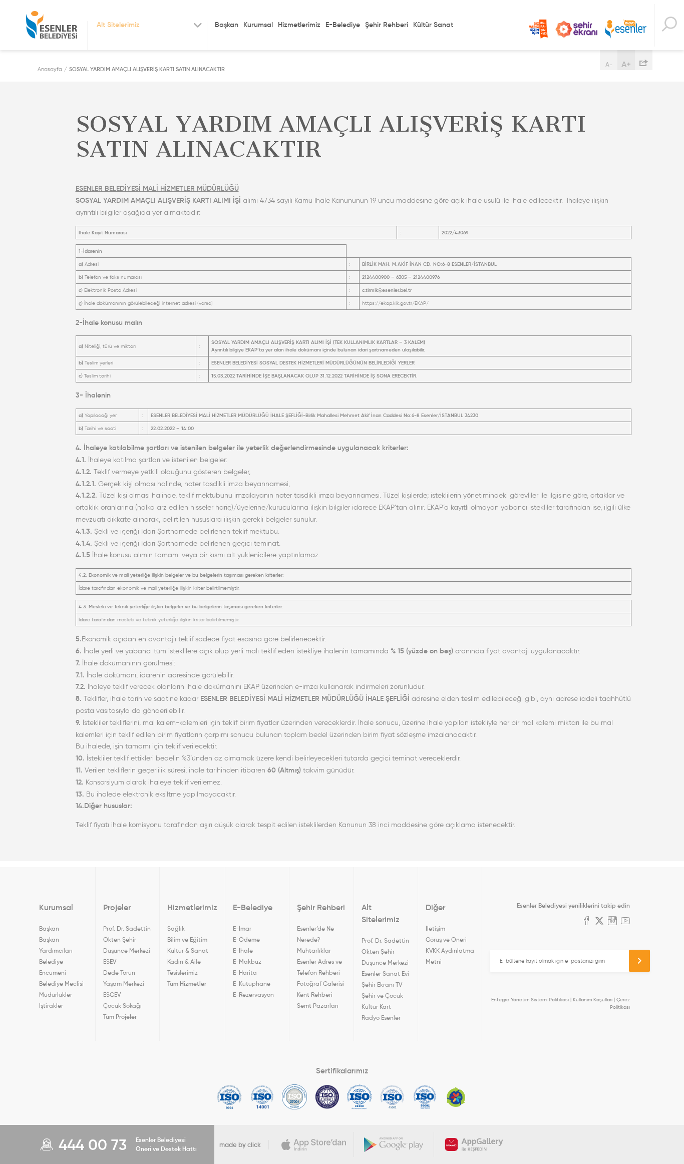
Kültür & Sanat (187, 950)
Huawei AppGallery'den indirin (474, 1144)
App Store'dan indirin (314, 1144)
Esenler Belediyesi (51, 25)
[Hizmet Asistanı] (669, 25)
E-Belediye (342, 24)
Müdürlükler (55, 994)
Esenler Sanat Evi (385, 973)
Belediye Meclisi (61, 983)
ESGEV (112, 994)
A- (608, 64)
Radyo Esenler (625, 29)
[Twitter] (599, 921)
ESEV (109, 961)
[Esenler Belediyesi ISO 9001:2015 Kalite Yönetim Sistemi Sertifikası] (229, 1096)
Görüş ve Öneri (446, 939)
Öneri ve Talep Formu (538, 29)
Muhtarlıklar (314, 950)
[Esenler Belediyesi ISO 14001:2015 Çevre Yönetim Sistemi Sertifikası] (262, 1096)
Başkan (226, 24)
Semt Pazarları (317, 1005)
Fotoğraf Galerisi (320, 983)
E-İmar (242, 928)
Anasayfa (50, 69)
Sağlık (176, 928)
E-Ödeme (246, 939)
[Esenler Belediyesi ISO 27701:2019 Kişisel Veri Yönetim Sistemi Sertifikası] (327, 1096)
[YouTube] (625, 921)
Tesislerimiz (182, 972)
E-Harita (245, 972)
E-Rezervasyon (253, 994)
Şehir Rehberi (386, 24)
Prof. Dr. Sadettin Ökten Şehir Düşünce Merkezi (127, 939)
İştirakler (51, 1005)
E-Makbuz (247, 961)
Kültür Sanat (433, 24)
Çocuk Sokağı (122, 1005)
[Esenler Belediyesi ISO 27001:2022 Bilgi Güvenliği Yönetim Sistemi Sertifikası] (294, 1096)
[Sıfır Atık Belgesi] (456, 1096)
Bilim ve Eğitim (187, 939)
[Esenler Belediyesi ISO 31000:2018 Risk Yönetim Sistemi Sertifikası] (360, 1096)
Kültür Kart (376, 1006)
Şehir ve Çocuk (382, 995)
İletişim (435, 928)
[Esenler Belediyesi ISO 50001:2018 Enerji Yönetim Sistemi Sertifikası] (425, 1096)
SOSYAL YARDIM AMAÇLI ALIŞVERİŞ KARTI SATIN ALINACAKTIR (147, 69)
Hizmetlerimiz (299, 24)
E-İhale (243, 950)
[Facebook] (586, 921)
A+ (626, 64)
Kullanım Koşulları (592, 999)
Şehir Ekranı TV (576, 29)
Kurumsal (258, 24)
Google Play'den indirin (394, 1144)
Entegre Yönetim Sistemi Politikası (530, 999)
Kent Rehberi (314, 994)
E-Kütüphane (251, 983)
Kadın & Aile (184, 961)
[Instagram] (612, 921)
